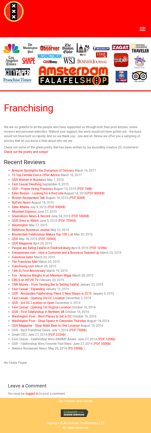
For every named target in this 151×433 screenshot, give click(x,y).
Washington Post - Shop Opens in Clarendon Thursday (49, 321)
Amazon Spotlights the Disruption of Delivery (43, 170)
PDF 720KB (67, 220)
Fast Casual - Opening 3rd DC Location (38, 298)
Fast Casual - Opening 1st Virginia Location (41, 307)
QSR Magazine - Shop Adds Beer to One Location (46, 325)
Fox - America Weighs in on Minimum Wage (41, 275)
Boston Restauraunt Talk (28, 198)
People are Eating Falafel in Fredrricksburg (41, 248)
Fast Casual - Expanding (28, 289)
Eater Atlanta (20, 207)
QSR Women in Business (29, 180)
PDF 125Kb (98, 248)
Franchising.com (23, 266)
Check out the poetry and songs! (26, 152)
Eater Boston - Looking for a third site (37, 193)
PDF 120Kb (107, 339)
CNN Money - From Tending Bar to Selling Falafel (45, 284)
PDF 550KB (80, 216)
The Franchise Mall (25, 262)
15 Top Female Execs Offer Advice (36, 175)
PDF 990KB (56, 207)
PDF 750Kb (78, 330)
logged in (32, 393)
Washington (20, 225)
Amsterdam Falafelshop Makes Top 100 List (42, 234)
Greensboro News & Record (31, 216)
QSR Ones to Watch (25, 220)
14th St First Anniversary (29, 271)
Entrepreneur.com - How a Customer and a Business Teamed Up (55, 253)
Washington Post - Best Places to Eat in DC (42, 316)
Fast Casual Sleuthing (26, 184)
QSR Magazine (22, 243)
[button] (142, 29)
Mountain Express (24, 211)
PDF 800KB (95, 193)
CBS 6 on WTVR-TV (25, 280)
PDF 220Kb (57, 334)
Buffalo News (21, 202)
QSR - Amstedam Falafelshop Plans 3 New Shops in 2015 (52, 293)
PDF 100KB (47, 239)
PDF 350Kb (102, 344)
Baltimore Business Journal (31, 230)
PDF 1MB (84, 189)
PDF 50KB (77, 198)
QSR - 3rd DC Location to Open (33, 303)
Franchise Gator (22, 257)
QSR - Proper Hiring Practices (32, 189)
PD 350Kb (76, 348)
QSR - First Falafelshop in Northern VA (38, 312)
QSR (15, 239)
